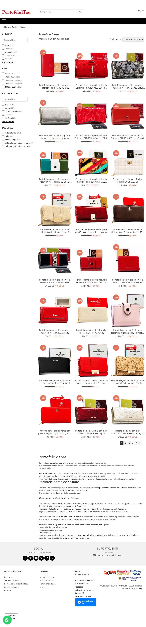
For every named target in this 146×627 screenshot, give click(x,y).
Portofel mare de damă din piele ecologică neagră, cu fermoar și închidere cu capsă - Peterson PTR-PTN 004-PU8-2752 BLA (54, 381)
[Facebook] (25, 558)
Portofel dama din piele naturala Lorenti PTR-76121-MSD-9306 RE (91, 86)
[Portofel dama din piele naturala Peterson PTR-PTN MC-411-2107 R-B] (91, 116)
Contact (7, 590)
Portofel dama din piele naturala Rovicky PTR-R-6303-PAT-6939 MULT (91, 180)
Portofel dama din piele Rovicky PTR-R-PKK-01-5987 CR (128, 180)
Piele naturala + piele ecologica (17, 146)
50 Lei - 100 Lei (11, 76)
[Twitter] (41, 558)
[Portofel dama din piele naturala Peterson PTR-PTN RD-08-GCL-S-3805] (55, 162)
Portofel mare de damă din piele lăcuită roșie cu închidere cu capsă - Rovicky (91, 230)
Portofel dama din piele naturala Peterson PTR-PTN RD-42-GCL (54, 86)
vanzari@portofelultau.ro (108, 555)
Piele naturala (10, 133)
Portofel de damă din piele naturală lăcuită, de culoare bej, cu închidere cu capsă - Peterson (127, 432)
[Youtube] (36, 558)
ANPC (42, 587)
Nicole (7, 114)
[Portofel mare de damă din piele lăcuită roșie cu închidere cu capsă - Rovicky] (91, 210)
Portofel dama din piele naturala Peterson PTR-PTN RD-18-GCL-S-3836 (91, 281)
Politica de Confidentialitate (16, 583)
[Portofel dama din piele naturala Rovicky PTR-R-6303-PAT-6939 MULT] (91, 162)
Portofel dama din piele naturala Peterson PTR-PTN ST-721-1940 (54, 281)
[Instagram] (52, 558)
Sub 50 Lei (9, 73)
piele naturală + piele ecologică (17, 143)
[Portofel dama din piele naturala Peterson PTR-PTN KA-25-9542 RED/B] (55, 310)
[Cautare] (80, 12)
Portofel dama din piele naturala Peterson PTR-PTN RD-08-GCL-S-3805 (54, 180)
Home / (8, 27)
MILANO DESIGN (12, 111)
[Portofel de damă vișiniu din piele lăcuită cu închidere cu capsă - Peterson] (91, 411)
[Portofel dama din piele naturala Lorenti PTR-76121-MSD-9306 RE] (91, 65)
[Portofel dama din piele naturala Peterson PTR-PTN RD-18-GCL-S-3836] (91, 260)
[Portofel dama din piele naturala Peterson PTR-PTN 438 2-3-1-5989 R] (128, 116)
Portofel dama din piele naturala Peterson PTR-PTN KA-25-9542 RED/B (54, 331)
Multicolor (9, 52)
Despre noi (8, 577)
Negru (7, 48)
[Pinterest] (30, 558)
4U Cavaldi (9, 104)
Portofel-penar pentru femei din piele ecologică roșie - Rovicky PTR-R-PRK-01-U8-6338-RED (54, 432)
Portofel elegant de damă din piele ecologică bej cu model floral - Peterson (127, 381)
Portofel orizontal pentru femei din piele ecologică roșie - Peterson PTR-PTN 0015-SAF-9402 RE (91, 381)
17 (135, 442)
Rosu (7, 58)
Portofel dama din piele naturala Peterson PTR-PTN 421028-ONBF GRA (127, 86)
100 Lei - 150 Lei (11, 80)
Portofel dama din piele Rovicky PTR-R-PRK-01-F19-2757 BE (91, 331)
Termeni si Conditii (12, 580)
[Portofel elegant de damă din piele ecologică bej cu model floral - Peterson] (128, 361)
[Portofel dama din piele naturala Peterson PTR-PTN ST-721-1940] (55, 260)
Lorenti (8, 108)
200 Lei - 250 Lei (11, 87)
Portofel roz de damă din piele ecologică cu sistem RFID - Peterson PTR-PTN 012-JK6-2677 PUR (128, 331)
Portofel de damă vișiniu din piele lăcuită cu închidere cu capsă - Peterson (91, 432)
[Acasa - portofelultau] (16, 12)
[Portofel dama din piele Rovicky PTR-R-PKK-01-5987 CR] (128, 162)
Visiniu (7, 45)
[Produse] (4, 21)
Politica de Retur (47, 580)
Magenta (8, 55)
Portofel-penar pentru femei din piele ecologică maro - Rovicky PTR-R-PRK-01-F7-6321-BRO (127, 230)
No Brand (9, 118)
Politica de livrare (11, 587)
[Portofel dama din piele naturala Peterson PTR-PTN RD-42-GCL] (55, 65)
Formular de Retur (47, 583)
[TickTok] (46, 558)
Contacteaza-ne (87, 602)
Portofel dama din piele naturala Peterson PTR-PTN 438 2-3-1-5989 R (128, 136)
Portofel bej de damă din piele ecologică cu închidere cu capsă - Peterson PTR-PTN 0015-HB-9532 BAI (55, 230)
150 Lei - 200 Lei (11, 83)
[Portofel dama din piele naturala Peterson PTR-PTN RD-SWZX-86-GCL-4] (128, 260)
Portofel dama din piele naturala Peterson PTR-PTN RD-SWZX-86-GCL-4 (127, 281)
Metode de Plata (47, 577)
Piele (7, 136)
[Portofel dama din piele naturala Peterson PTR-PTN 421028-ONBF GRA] (128, 65)
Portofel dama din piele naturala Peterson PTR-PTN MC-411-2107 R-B (91, 136)
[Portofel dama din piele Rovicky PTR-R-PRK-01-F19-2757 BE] (91, 310)
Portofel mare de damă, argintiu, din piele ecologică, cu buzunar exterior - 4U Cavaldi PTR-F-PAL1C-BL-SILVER (54, 136)
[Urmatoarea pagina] (140, 443)
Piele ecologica (11, 139)
